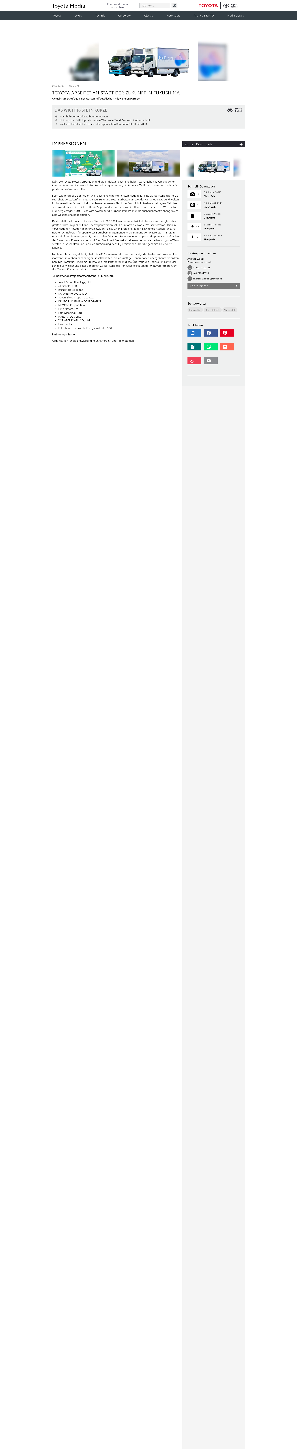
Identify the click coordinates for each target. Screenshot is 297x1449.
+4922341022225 (201, 267)
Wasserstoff (230, 309)
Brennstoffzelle (213, 309)
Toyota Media (68, 5)
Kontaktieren (199, 286)
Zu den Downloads (199, 144)
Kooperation (195, 309)
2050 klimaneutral (110, 254)
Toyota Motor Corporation (79, 181)
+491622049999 (201, 273)
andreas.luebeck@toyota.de (207, 278)
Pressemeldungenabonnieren (118, 6)
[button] (195, 334)
